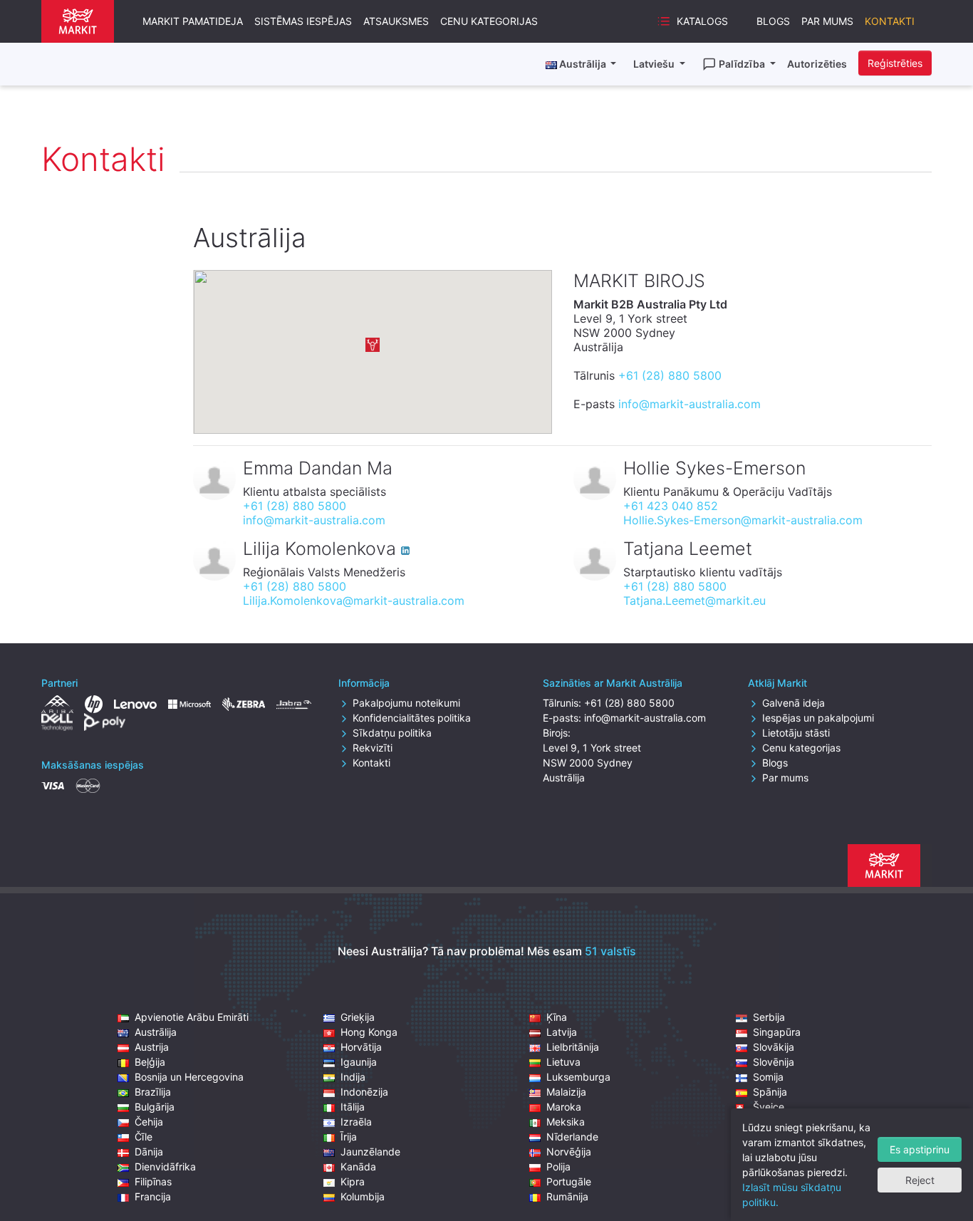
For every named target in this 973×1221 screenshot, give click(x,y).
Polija (558, 1166)
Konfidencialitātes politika (412, 718)
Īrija (348, 1137)
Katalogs (702, 21)
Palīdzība (743, 64)
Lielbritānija (572, 1047)
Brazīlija (153, 1092)
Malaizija (566, 1092)
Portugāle (568, 1181)
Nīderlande (572, 1137)
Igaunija (358, 1062)
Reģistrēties (895, 63)
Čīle (143, 1137)
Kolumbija (362, 1196)
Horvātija (361, 1047)
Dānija (149, 1151)
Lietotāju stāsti (796, 733)
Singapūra (777, 1032)
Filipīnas (153, 1181)
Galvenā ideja (793, 703)
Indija (352, 1077)
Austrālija (156, 1032)
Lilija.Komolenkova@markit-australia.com (353, 600)
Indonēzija (364, 1092)
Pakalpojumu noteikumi (406, 703)
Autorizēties (817, 64)
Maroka (563, 1107)
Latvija (561, 1032)
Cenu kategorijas (489, 21)
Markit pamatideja (192, 21)
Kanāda (358, 1166)
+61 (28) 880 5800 (670, 375)
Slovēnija (773, 1062)
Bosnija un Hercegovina (189, 1077)
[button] (372, 345)
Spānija (770, 1092)
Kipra (352, 1181)
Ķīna (556, 1017)
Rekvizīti (372, 748)
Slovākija (773, 1047)
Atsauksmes (396, 21)
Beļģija (150, 1062)
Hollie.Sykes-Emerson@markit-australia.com (743, 520)
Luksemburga (578, 1077)
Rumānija (567, 1196)
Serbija (769, 1017)
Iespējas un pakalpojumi (818, 718)
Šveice (768, 1107)
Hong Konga (368, 1032)
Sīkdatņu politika (392, 733)
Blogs (773, 21)
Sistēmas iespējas (303, 21)
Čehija (149, 1122)
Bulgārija (155, 1107)
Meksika (565, 1122)
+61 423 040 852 (670, 506)
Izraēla (356, 1122)
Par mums (827, 21)
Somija (768, 1077)
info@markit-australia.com (689, 404)
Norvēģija (568, 1151)
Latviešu (655, 64)
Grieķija (357, 1017)
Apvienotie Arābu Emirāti (192, 1017)
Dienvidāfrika (165, 1166)
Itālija (352, 1107)
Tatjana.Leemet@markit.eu (694, 600)
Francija (153, 1196)
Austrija (152, 1047)
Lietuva (563, 1062)
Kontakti (890, 21)
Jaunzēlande (370, 1151)
